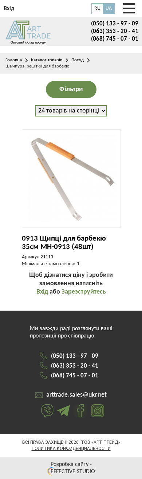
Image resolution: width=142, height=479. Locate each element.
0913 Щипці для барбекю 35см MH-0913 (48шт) (64, 243)
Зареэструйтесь (84, 291)
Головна (13, 60)
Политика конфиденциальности (71, 448)
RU (97, 8)
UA (109, 8)
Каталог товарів (46, 60)
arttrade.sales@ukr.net (76, 395)
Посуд (77, 60)
